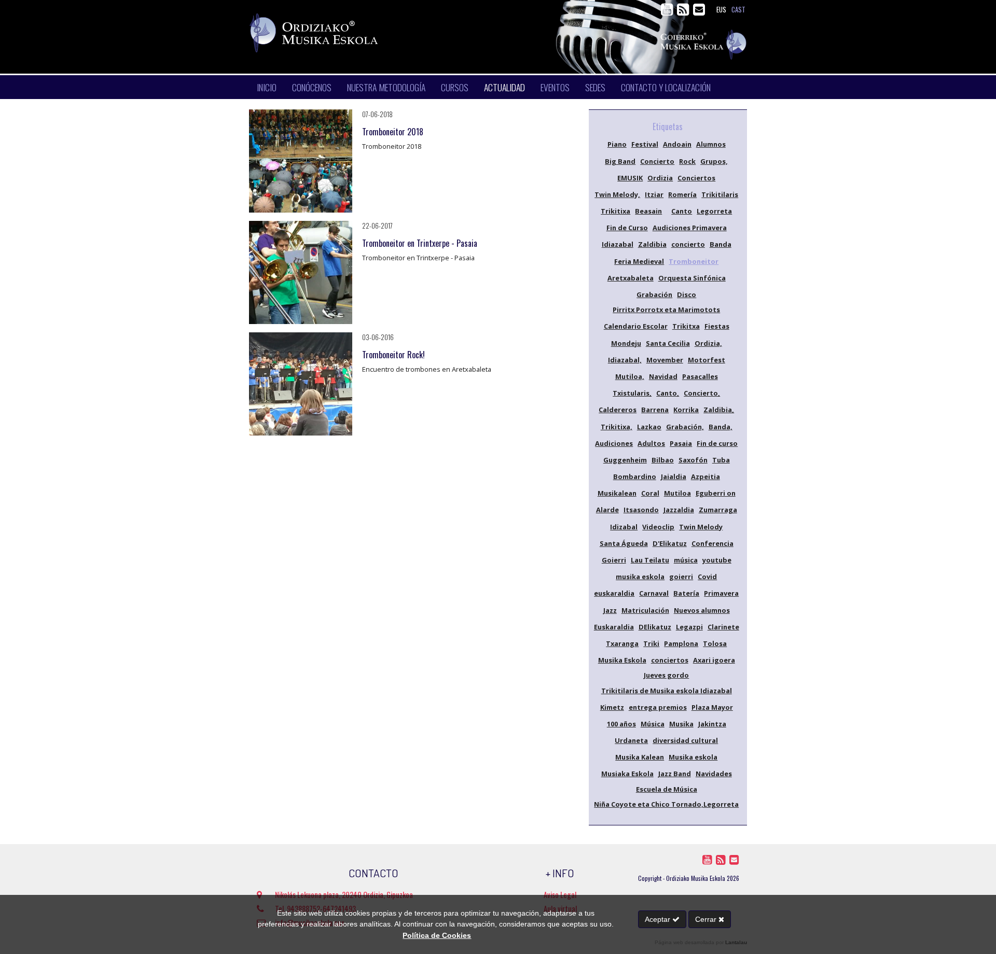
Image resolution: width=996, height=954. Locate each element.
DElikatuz (655, 627)
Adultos (651, 443)
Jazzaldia (678, 509)
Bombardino (634, 476)
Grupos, (714, 161)
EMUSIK (630, 178)
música (686, 560)
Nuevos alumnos (702, 610)
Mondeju (626, 343)
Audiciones (614, 443)
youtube (716, 560)
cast (738, 10)
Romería (682, 194)
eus (721, 10)
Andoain (677, 144)
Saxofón (693, 460)
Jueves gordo (666, 675)
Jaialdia (673, 476)
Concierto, (702, 393)
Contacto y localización (666, 87)
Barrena (655, 409)
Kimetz (612, 707)
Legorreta (714, 211)
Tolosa (715, 643)
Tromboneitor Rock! (393, 354)
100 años (621, 723)
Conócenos (311, 87)
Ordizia (660, 178)
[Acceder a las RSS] (684, 11)
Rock (687, 161)
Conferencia (712, 543)
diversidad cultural (685, 740)
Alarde (607, 509)
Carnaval (654, 593)
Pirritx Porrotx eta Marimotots (666, 309)
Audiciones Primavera (690, 227)
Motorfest (706, 359)
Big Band (620, 161)
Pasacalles (700, 376)
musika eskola (640, 576)
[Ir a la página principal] (407, 33)
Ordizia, (708, 343)
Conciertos (696, 178)
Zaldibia (652, 244)
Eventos (555, 87)
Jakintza (712, 723)
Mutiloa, (629, 376)
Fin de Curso (627, 227)
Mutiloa (677, 493)
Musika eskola (693, 757)
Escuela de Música (666, 789)
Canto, (667, 393)
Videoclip (658, 526)
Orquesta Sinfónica (692, 278)
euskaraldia (614, 593)
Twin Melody (701, 526)
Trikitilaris (719, 194)
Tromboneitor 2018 (392, 131)
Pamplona (681, 643)
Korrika (686, 409)
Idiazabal (617, 244)
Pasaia (681, 443)
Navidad (663, 376)
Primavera (721, 593)
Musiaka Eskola (627, 773)
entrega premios (658, 707)
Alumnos (711, 144)
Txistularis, (632, 393)
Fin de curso (717, 443)
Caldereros (618, 409)
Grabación (654, 294)
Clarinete (723, 627)
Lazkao (649, 426)
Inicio (266, 87)
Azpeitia (705, 476)
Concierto (657, 161)
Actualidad (504, 87)
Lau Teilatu (650, 560)
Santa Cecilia (668, 343)
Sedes (595, 87)
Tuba (721, 460)
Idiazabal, (625, 359)
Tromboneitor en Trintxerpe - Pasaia (419, 243)
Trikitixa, (616, 426)
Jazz (610, 610)
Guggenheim (625, 460)
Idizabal (624, 526)
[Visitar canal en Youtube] (668, 11)
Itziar (654, 194)
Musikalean (617, 493)
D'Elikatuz (670, 543)
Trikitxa (686, 326)
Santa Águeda (624, 543)
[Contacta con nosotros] (699, 11)
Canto (681, 211)
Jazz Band (674, 773)
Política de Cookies (437, 935)
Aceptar (658, 919)
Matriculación (645, 610)
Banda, (720, 426)
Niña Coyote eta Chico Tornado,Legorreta (666, 804)
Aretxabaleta (630, 278)
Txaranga (622, 643)
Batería (686, 593)
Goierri (614, 560)
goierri (681, 576)
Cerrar (706, 919)
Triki (651, 643)
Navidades (714, 773)
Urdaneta (631, 740)
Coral (650, 493)
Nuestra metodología (386, 87)
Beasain (648, 211)
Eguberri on (716, 493)
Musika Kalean (639, 757)
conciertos (669, 660)
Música (653, 723)
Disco (686, 294)
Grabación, (685, 426)
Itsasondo (641, 509)
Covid (707, 576)
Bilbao (663, 460)
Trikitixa (615, 211)
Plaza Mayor (712, 707)
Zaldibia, (718, 409)
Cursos (454, 87)
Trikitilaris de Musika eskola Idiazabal (666, 690)
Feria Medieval (639, 261)
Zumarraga (718, 509)
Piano (617, 144)
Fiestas (716, 326)
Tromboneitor (693, 261)
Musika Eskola (622, 660)
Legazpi (689, 627)
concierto (688, 244)
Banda (720, 244)
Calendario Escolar (636, 326)
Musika (681, 723)
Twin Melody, (617, 194)
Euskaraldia (614, 627)
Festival (644, 144)
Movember (664, 359)
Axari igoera (714, 660)
